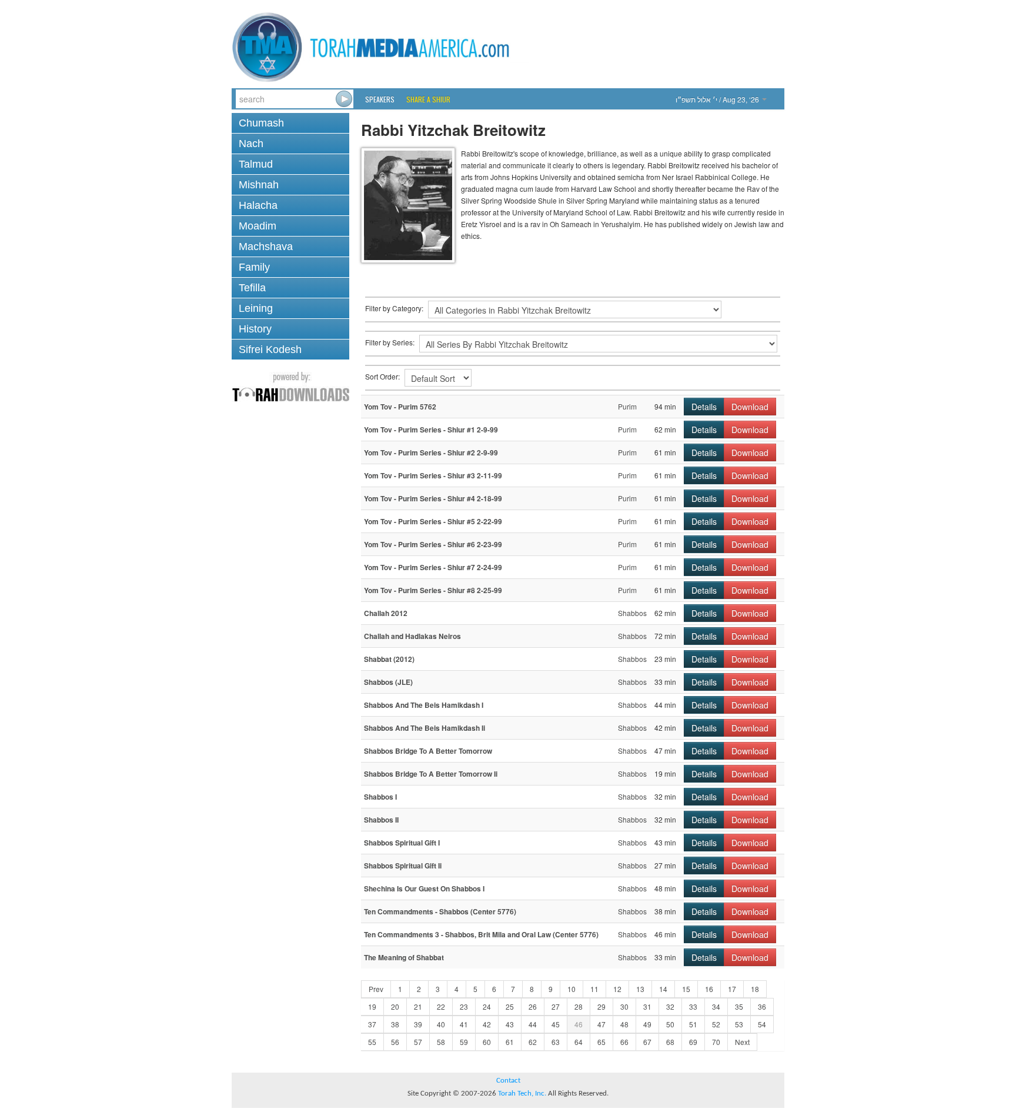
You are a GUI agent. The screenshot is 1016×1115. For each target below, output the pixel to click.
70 (716, 1042)
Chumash (261, 123)
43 (510, 1024)
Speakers (380, 99)
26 (533, 1006)
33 (693, 1006)
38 (395, 1024)
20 (395, 1006)
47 (601, 1024)
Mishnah (259, 185)
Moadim (257, 226)
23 (464, 1006)
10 (571, 989)
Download (749, 406)
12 (617, 989)
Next (742, 1042)
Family (254, 267)
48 (624, 1024)
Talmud (256, 164)
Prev (376, 989)
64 (578, 1042)
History (255, 329)
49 (647, 1024)
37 (372, 1024)
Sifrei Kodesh (270, 349)
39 (418, 1024)
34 (716, 1006)
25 (510, 1006)
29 (601, 1006)
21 (418, 1006)
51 (693, 1024)
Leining (256, 308)
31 (647, 1006)
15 (686, 989)
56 (395, 1042)
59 (464, 1042)
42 (487, 1024)
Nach (251, 143)
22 (441, 1006)
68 (670, 1042)
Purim (627, 406)
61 (510, 1042)
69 (693, 1042)
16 (709, 989)
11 (594, 989)
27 (556, 1006)
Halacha (258, 205)
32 (670, 1006)
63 (556, 1042)
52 (716, 1024)
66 (624, 1042)
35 (739, 1006)
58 (441, 1042)
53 (739, 1024)
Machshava (266, 246)
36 (762, 1006)
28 (578, 1006)
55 (372, 1042)
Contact (508, 1080)
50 (670, 1024)
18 (755, 989)
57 (418, 1042)
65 (601, 1042)
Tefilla (252, 288)
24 (487, 1006)
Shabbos (632, 613)
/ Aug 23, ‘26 (718, 99)
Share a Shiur (428, 99)
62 (533, 1042)
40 (441, 1024)
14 (663, 989)
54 (762, 1024)
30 (624, 1006)
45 (556, 1024)
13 (640, 989)
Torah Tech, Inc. (522, 1093)
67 (647, 1042)
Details (704, 406)
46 (578, 1024)
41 (464, 1024)
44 (533, 1024)
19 (372, 1006)
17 (732, 989)
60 (487, 1042)
